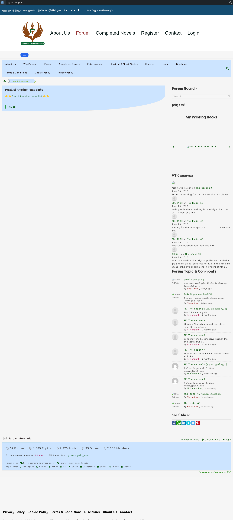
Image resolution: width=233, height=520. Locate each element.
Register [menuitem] (19, 2)
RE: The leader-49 (194, 320)
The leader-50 (204, 188)
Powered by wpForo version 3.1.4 (214, 472)
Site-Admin (193, 288)
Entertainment (95, 64)
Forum (83, 33)
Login (193, 33)
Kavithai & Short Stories (124, 64)
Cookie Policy (42, 72)
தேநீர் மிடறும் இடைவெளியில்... (199, 294)
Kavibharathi (193, 315)
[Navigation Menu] (24, 55)
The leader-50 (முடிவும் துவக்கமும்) (203, 393)
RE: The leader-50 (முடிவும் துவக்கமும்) (205, 308)
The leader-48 (195, 239)
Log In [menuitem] (10, 2)
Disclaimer (182, 64)
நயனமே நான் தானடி (194, 279)
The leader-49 (195, 221)
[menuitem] (3, 2)
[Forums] (4, 81)
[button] (173, 147)
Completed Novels (115, 33)
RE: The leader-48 (194, 335)
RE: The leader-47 (194, 349)
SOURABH (177, 203)
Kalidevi (176, 254)
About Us (60, 33)
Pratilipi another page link (27, 96)
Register (150, 33)
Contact (173, 33)
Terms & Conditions (16, 72)
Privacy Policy (65, 72)
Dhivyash (40, 455)
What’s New (30, 64)
